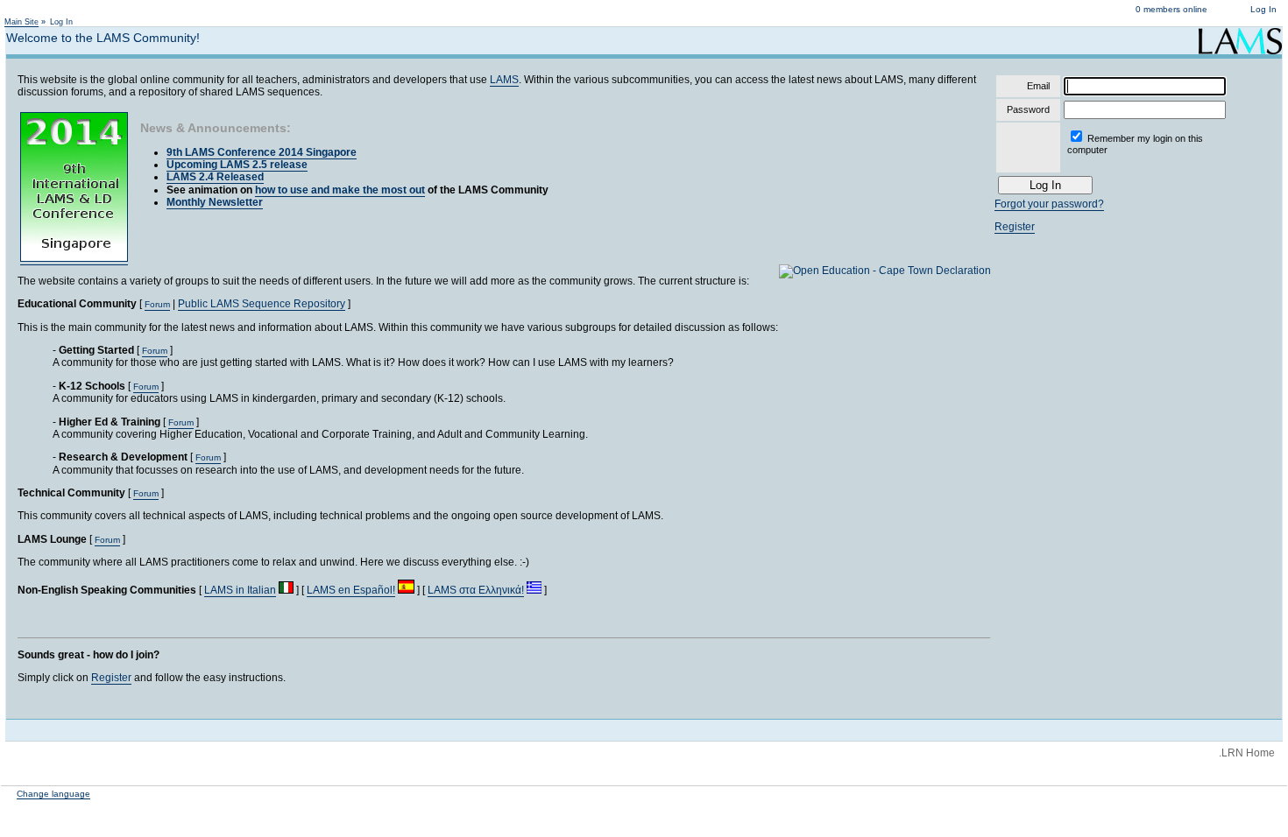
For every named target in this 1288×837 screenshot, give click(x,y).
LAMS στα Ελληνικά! (476, 590)
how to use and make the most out (340, 190)
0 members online (1171, 9)
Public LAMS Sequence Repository (261, 304)
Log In (1263, 9)
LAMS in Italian (240, 590)
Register (111, 678)
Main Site (21, 22)
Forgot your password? (1049, 204)
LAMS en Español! (351, 590)
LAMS (504, 80)
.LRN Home (1247, 753)
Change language (53, 793)
